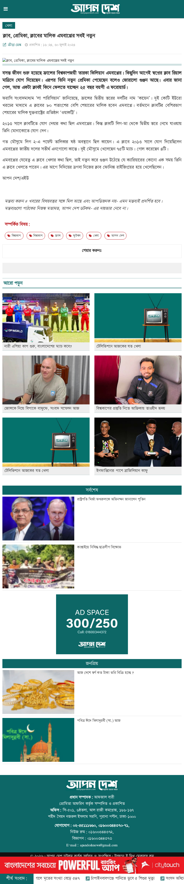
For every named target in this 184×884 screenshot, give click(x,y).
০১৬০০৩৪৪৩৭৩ (99, 838)
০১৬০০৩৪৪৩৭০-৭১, (113, 825)
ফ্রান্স (57, 235)
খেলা (8, 26)
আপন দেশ (117, 235)
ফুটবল (76, 235)
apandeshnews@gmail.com (99, 845)
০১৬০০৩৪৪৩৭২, (101, 832)
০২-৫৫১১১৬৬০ (84, 825)
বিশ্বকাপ (16, 235)
